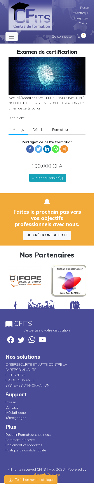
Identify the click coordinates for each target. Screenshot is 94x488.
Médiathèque (81, 13)
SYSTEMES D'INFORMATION (60, 98)
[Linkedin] (47, 149)
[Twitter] (38, 149)
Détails (38, 129)
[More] (64, 149)
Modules (28, 98)
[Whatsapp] (55, 149)
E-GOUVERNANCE (20, 380)
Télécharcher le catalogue (34, 479)
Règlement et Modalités (23, 445)
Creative (47, 474)
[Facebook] (30, 149)
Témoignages (80, 18)
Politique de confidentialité (25, 450)
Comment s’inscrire (20, 440)
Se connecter (62, 36)
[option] (25, 280)
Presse (84, 7)
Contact (84, 23)
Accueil (14, 98)
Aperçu (18, 129)
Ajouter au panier (45, 178)
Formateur (60, 129)
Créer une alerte (49, 235)
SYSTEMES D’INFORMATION (27, 385)
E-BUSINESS (15, 375)
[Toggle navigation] (11, 36)
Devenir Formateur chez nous (28, 434)
